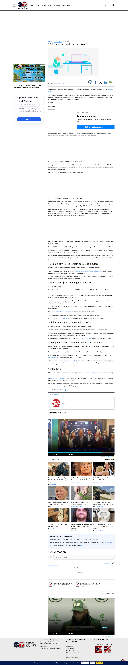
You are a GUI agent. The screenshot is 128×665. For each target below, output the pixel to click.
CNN (51, 81)
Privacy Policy (54, 639)
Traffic (44, 5)
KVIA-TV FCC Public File (47, 644)
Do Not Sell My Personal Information (50, 648)
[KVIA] (23, 5)
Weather (37, 5)
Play (63, 5)
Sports (50, 5)
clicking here (108, 542)
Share (68, 5)
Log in (107, 551)
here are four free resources (65, 318)
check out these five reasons (83, 338)
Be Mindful (57, 5)
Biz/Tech (62, 390)
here (81, 545)
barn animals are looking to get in (89, 372)
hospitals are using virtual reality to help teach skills (88, 271)
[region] (81, 572)
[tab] (53, 563)
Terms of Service (44, 639)
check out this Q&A (54, 357)
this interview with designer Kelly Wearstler (64, 360)
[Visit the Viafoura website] (111, 593)
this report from (62, 311)
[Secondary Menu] (15, 5)
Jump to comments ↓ (54, 394)
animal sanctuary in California (58, 378)
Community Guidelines (46, 642)
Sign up (111, 551)
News (31, 5)
